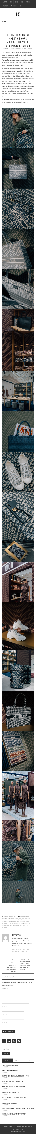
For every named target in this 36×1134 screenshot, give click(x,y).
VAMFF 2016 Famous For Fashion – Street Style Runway (18, 1108)
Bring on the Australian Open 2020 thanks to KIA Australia (11, 968)
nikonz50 (27, 923)
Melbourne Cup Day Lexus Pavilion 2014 (13, 1087)
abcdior (22, 916)
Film (11, 2)
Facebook (15, 952)
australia (4, 919)
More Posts (16, 949)
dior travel (9, 921)
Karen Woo (18, 48)
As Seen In (13, 6)
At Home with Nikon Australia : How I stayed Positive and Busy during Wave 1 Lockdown (25, 966)
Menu (4, 21)
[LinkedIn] (9, 1041)
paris (7, 926)
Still (16, 2)
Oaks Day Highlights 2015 (9, 1103)
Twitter (26, 949)
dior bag (24, 919)
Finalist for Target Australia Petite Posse (14, 1098)
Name (4, 1006)
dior (20, 919)
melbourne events (25, 921)
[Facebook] (4, 1041)
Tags (29, 1060)
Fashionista (14, 1131)
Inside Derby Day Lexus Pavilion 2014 (12, 1081)
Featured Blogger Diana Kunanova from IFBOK (15, 1076)
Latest (18, 1060)
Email (4, 1015)
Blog (21, 6)
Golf (22, 2)
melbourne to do (6, 923)
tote (21, 926)
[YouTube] (14, 1041)
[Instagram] (19, 1041)
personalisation (14, 926)
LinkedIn (24, 952)
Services (5, 6)
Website (5, 1023)
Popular (7, 1060)
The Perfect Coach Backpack (10, 1065)
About (5, 2)
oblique (4, 926)
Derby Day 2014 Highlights (10, 1070)
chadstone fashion (13, 919)
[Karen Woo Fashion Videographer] (18, 14)
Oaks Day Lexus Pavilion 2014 (10, 1092)
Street (28, 2)
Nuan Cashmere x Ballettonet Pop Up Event (15, 1114)
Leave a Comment (28, 48)
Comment (5, 989)
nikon (13, 923)
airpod (27, 916)
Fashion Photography (10, 916)
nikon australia (19, 923)
